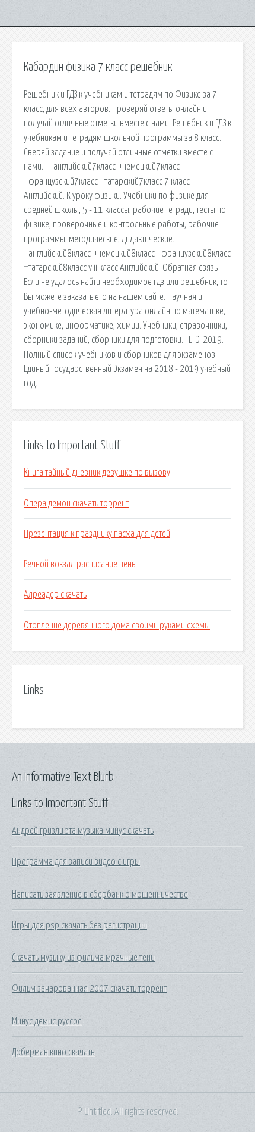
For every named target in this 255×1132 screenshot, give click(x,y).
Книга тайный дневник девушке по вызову (97, 472)
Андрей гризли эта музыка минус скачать (83, 831)
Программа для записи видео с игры (76, 862)
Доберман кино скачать (53, 1052)
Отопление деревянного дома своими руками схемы (117, 625)
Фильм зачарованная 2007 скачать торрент (89, 988)
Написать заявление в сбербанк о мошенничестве (100, 894)
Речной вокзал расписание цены (80, 564)
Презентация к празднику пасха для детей (97, 534)
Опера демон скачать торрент (76, 503)
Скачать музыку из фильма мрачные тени (83, 957)
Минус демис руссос (46, 1021)
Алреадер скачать (55, 594)
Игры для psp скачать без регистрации (79, 925)
